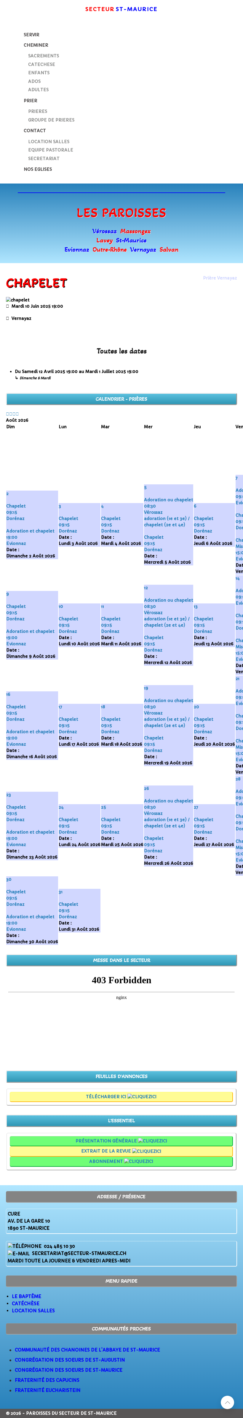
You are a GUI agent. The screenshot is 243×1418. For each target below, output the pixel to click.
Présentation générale (107, 1141)
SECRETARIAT (44, 158)
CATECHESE (41, 64)
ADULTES (38, 89)
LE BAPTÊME (26, 1296)
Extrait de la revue (106, 1151)
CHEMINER (36, 45)
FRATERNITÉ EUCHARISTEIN (48, 1390)
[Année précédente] (7, 414)
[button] (227, 1402)
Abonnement (106, 1161)
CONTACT (35, 130)
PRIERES (37, 111)
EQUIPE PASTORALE (50, 150)
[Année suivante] (14, 414)
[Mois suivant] (17, 414)
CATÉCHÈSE (25, 1303)
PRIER (30, 100)
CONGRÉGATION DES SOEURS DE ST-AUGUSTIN (70, 1360)
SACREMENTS (43, 56)
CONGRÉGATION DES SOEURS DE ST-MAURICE (68, 1370)
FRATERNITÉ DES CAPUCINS (47, 1380)
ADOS (34, 81)
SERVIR (31, 34)
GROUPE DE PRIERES (51, 120)
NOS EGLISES (38, 169)
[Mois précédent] (10, 414)
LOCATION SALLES (48, 141)
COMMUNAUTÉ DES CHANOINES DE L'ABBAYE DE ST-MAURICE (87, 1350)
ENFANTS (38, 72)
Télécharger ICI (106, 1096)
